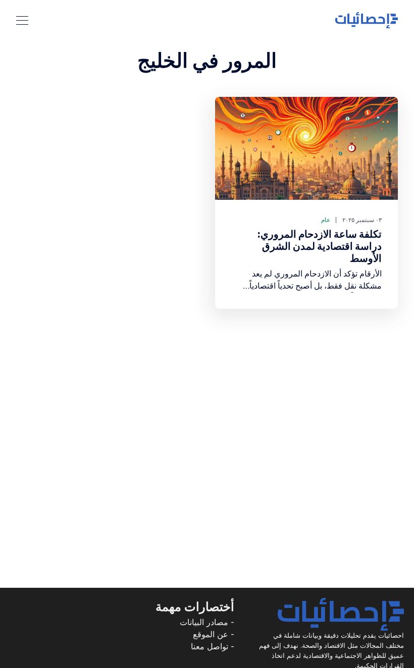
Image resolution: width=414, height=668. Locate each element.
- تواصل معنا (212, 646)
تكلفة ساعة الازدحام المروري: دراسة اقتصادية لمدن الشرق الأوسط (319, 246)
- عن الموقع (213, 634)
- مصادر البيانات (207, 622)
